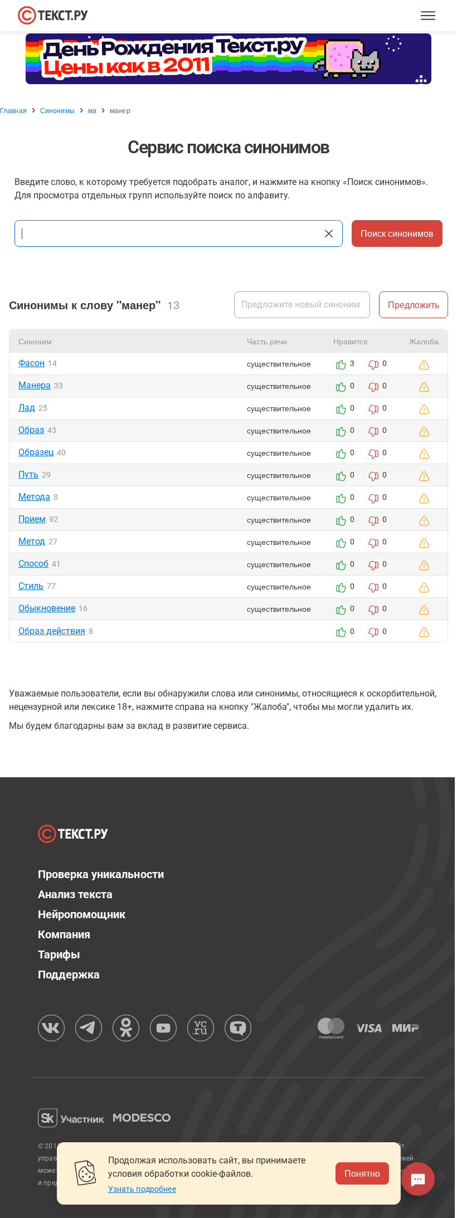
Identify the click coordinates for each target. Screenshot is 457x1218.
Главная (13, 110)
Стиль (30, 586)
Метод (31, 541)
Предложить (413, 304)
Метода (34, 496)
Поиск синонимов (397, 233)
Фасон (31, 363)
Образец (36, 452)
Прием (32, 519)
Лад (26, 407)
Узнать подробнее (142, 1189)
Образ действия (51, 631)
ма (92, 110)
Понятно (362, 1173)
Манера (34, 385)
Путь (28, 474)
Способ (33, 563)
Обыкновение (46, 608)
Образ (31, 430)
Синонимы (57, 110)
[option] (228, 58)
